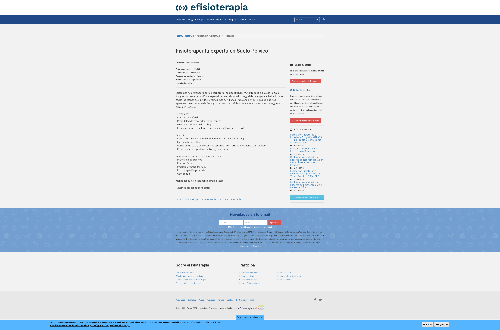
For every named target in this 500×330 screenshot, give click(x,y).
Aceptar (427, 324)
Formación (221, 19)
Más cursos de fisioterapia (307, 197)
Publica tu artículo (246, 276)
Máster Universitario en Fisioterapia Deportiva (303, 150)
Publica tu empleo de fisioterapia (306, 81)
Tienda (210, 19)
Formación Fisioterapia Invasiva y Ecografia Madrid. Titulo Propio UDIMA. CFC (305, 173)
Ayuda (201, 300)
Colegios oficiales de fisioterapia (189, 283)
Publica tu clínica (284, 279)
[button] (323, 19)
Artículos (181, 19)
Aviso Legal (180, 300)
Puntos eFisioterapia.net (249, 283)
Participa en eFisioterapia (250, 272)
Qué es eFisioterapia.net (186, 272)
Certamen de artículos (248, 279)
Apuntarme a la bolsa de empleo (305, 120)
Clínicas (242, 19)
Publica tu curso (284, 272)
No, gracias (442, 324)
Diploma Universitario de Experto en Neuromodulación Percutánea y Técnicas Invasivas (306, 161)
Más (251, 19)
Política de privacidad (245, 300)
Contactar (192, 300)
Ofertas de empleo (185, 36)
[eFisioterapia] (212, 7)
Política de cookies (226, 300)
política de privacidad (264, 227)
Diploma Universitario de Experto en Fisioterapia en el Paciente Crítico (306, 185)
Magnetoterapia (196, 19)
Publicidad (211, 300)
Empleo (232, 19)
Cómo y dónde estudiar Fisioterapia (191, 279)
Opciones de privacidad (250, 317)
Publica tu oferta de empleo (289, 276)
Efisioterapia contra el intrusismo (190, 276)
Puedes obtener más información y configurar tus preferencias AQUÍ (90, 325)
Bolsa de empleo (301, 90)
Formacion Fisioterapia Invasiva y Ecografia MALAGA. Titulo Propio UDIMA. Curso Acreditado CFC (306, 138)
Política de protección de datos (250, 246)
